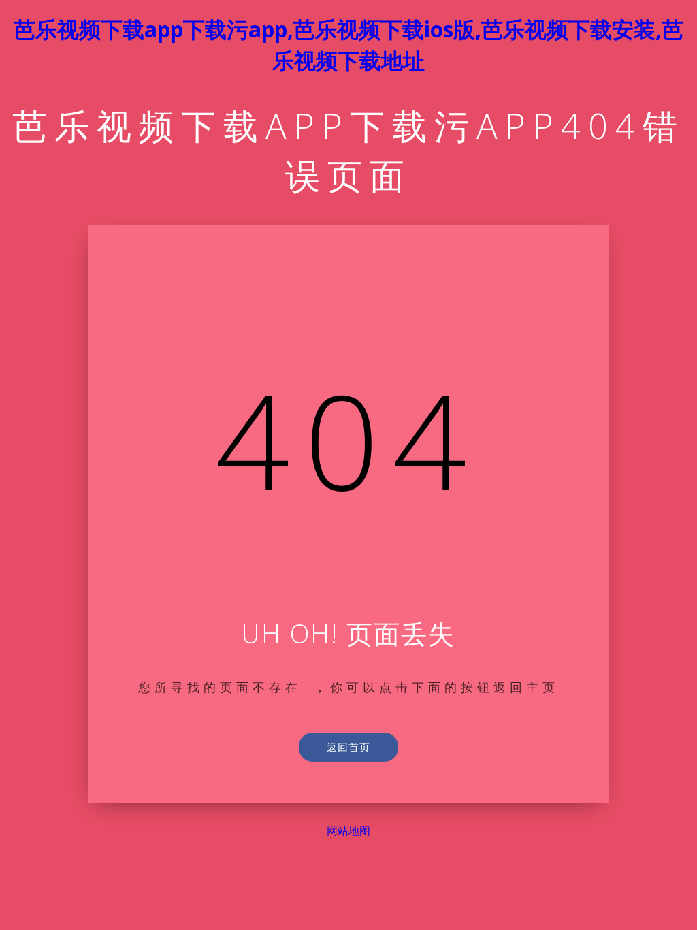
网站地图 (348, 831)
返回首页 (348, 747)
